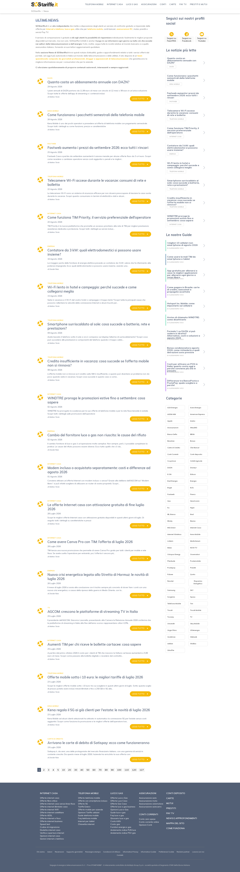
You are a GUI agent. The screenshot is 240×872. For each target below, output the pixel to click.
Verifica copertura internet (52, 833)
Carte (170, 798)
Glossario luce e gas (119, 818)
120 (134, 769)
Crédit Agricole (196, 461)
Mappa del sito (175, 823)
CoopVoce (171, 461)
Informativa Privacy (130, 852)
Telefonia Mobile (174, 604)
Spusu (192, 597)
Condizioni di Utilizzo (111, 852)
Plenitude (171, 561)
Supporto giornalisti (75, 852)
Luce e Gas (116, 793)
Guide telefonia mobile (88, 815)
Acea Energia (195, 408)
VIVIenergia (195, 630)
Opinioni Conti (145, 825)
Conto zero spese (147, 819)
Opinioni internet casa (50, 836)
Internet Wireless (174, 534)
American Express (197, 414)
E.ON (169, 474)
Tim (191, 604)
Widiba (193, 644)
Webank (193, 637)
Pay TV (170, 813)
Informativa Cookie (148, 852)
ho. (168, 508)
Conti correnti (148, 814)
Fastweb (171, 494)
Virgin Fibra (172, 630)
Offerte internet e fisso (50, 818)
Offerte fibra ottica (48, 801)
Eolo (192, 488)
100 (119, 769)
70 (100, 769)
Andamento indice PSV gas (123, 833)
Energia (193, 481)
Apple (169, 421)
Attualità (193, 428)
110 (127, 769)
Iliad (192, 514)
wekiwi (170, 644)
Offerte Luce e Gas (119, 798)
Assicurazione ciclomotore (151, 804)
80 (106, 769)
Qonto (192, 574)
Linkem (170, 541)
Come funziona (175, 828)
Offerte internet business (51, 821)
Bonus (192, 441)
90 (112, 769)
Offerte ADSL (46, 815)
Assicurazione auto (148, 798)
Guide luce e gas (118, 812)
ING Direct (171, 528)
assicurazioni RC (125, 29)
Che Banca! (194, 448)
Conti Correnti (172, 454)
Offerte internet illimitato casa (54, 806)
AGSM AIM (171, 414)
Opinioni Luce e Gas (119, 809)
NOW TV (193, 548)
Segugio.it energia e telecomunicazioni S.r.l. (67, 865)
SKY (191, 590)
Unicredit (171, 624)
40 (81, 769)
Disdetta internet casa (50, 830)
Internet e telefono (55, 29)
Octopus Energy (173, 554)
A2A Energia (172, 408)
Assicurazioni (172, 428)
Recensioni (59, 852)
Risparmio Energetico (198, 582)
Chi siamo (41, 852)
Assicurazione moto (148, 801)
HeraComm (194, 501)
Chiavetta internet (86, 824)
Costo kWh (115, 821)
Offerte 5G (83, 804)
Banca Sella (172, 434)
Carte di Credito (173, 448)
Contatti (120, 855)
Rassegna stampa (93, 852)
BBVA (192, 434)
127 (142, 769)
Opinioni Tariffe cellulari (88, 812)
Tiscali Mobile (195, 610)
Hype (192, 508)
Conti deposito (196, 454)
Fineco (193, 494)
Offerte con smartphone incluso (92, 801)
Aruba (192, 421)
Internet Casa (195, 528)
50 (88, 769)
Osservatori (195, 554)
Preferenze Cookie (166, 852)
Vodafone (171, 637)
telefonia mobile (95, 29)
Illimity (169, 521)
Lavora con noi (198, 852)
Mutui (169, 548)
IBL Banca (171, 514)
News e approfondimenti (181, 818)
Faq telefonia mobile (87, 818)
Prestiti (193, 568)
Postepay (171, 568)
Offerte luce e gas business (122, 806)
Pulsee (170, 574)
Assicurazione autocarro (150, 806)
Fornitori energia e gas (120, 827)
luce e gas (69, 29)
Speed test (45, 824)
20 (69, 769)
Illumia (192, 521)
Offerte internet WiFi (49, 809)
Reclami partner (183, 852)
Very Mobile (195, 624)
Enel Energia (172, 481)
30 (75, 769)
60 (94, 769)
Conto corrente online (149, 822)
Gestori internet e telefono (52, 839)
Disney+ (193, 468)
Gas (169, 501)
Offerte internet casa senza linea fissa (57, 804)
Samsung (171, 590)
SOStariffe (36, 11)
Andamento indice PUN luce (123, 830)
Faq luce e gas (117, 815)
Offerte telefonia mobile (89, 798)
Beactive (170, 441)
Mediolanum (195, 541)
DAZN (169, 468)
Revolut (170, 581)
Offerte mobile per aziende (90, 809)
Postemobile (195, 561)
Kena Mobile (195, 534)
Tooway (170, 617)
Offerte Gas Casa (118, 804)
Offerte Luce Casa (118, 801)
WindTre (170, 650)
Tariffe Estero (84, 806)
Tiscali (169, 610)
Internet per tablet (86, 821)
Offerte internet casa (49, 798)
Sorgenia (171, 597)
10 (63, 769)
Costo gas (115, 824)
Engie (169, 488)
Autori (49, 852)
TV (191, 617)
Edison (193, 474)
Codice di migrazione (50, 827)
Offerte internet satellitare (52, 812)
